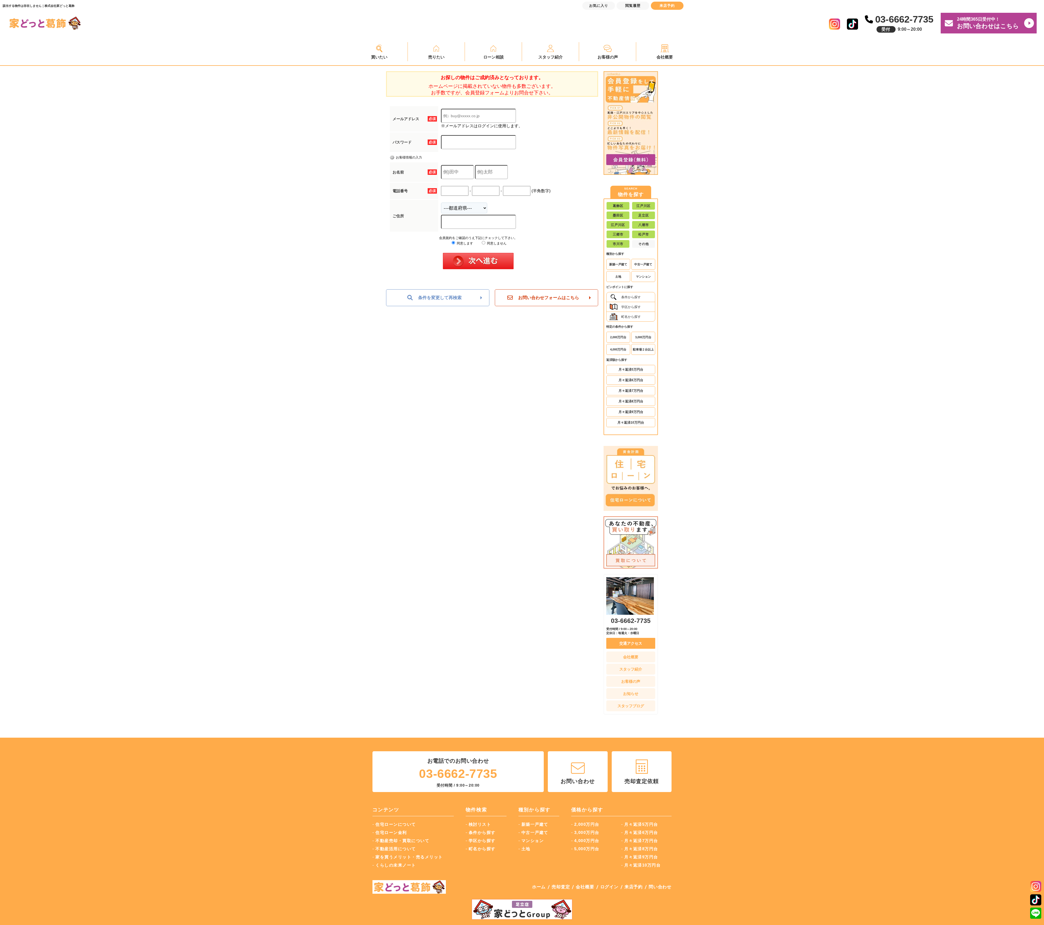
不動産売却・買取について (402, 840)
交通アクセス (630, 643)
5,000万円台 (586, 848)
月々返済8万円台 (631, 401)
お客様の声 (608, 57)
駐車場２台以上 (643, 349)
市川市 (618, 244)
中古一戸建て (643, 264)
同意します (464, 243)
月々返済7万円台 (631, 391)
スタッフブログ (630, 706)
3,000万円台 (643, 337)
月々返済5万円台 (631, 369)
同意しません (496, 243)
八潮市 (643, 225)
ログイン (609, 886)
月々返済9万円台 (631, 412)
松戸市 (643, 234)
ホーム (539, 886)
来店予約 (633, 886)
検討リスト (480, 824)
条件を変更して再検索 (440, 297)
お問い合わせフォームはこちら (548, 297)
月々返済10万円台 (630, 422)
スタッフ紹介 (550, 57)
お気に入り (598, 6)
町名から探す (631, 317)
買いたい (379, 57)
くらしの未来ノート (395, 865)
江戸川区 (643, 206)
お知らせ (630, 693)
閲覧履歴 (633, 6)
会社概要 (665, 57)
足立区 (643, 215)
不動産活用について (395, 848)
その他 (643, 244)
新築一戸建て (618, 264)
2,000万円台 (618, 337)
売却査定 (561, 886)
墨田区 (618, 215)
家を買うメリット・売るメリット (409, 857)
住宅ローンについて (395, 824)
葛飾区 (618, 206)
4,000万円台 (618, 349)
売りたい (436, 57)
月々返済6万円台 (631, 380)
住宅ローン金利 (391, 832)
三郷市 (618, 234)
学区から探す (631, 307)
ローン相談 (493, 57)
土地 (618, 276)
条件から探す (631, 297)
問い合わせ (660, 886)
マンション (643, 276)
